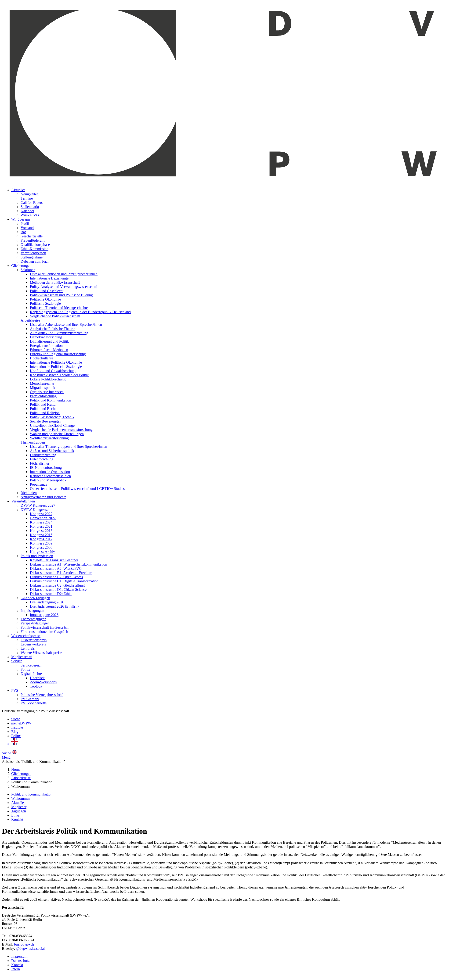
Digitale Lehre (31, 674)
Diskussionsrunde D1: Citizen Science (58, 589)
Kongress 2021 (41, 526)
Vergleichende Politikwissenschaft (55, 316)
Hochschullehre (41, 358)
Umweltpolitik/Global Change (52, 425)
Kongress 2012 (41, 539)
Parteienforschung (43, 396)
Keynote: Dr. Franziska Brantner (54, 560)
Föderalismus (40, 463)
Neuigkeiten (30, 194)
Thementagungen (33, 619)
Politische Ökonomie (45, 299)
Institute (17, 727)
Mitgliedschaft (21, 657)
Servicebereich (31, 665)
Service (16, 661)
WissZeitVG (30, 215)
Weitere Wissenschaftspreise (41, 653)
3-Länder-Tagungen (35, 598)
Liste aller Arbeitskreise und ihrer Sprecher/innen (66, 324)
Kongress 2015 (41, 535)
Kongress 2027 (41, 514)
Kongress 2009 (41, 543)
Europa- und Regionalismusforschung (58, 354)
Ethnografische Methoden (49, 350)
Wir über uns (20, 219)
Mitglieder (18, 807)
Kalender (27, 211)
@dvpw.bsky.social (30, 948)
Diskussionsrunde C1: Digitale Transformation (64, 581)
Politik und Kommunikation (50, 400)
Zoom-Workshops (43, 682)
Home (15, 769)
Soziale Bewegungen (45, 421)
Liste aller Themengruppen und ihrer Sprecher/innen (68, 446)
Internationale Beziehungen (50, 278)
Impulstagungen (32, 611)
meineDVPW (21, 723)
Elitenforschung (41, 459)
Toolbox (36, 686)
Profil (25, 224)
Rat (23, 232)
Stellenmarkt (30, 207)
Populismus (38, 484)
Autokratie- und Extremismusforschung (59, 333)
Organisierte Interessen (47, 392)
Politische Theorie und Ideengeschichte (59, 308)
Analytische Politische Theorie (52, 329)
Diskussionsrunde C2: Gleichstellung (57, 585)
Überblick (37, 678)
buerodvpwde (24, 944)
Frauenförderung (33, 240)
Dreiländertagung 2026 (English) (54, 606)
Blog (14, 732)
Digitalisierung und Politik (49, 341)
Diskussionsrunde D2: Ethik (51, 594)
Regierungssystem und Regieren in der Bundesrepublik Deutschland (80, 312)
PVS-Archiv (30, 699)
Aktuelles (18, 190)
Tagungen (18, 811)
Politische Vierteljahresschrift (42, 695)
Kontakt (17, 819)
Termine (27, 198)
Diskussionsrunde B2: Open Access (56, 577)
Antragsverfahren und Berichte (43, 497)
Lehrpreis (28, 648)
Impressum (19, 956)
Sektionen (28, 270)
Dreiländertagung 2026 (47, 602)
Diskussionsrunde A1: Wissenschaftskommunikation (68, 564)
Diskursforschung (43, 455)
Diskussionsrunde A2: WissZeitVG (56, 568)
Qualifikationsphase (35, 245)
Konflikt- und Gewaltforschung (53, 371)
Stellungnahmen (32, 257)
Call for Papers (32, 202)
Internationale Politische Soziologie (56, 367)
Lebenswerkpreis (33, 644)
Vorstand (27, 228)
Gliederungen (21, 266)
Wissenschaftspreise (25, 636)
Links (15, 815)
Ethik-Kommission (34, 249)
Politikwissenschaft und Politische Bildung (61, 295)
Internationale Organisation (50, 472)
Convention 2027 (43, 518)
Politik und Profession (37, 556)
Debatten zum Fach (35, 261)
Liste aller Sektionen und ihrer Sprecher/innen (64, 274)
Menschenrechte (42, 383)
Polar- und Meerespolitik (48, 480)
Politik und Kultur (43, 404)
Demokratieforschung (46, 337)
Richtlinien (29, 493)
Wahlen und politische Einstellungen (57, 434)
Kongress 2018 (41, 531)
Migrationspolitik (42, 388)
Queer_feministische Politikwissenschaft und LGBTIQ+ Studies (77, 489)
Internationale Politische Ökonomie (56, 362)
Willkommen (20, 798)
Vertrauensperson (33, 253)
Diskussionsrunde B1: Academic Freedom (61, 573)
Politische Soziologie (45, 303)
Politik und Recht (43, 409)
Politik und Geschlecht (46, 291)
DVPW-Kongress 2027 (38, 505)
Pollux (25, 669)
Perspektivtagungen (35, 623)
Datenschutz (20, 961)
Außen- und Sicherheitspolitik (52, 451)
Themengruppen (33, 442)
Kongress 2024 (41, 522)
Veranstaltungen (23, 501)
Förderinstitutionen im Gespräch (44, 632)
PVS (14, 690)
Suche (15, 719)
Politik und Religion (45, 413)
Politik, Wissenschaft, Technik (52, 417)
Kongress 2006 (41, 547)
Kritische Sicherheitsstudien (50, 476)
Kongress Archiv (42, 552)
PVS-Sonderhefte (34, 703)
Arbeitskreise (30, 320)
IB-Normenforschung (46, 468)
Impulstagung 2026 (44, 615)
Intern (15, 969)
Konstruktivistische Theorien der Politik (59, 375)
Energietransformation (46, 346)
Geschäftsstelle (32, 236)
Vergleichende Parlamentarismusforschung (61, 430)
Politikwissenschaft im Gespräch (45, 627)
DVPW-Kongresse (34, 510)
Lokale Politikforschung (47, 379)
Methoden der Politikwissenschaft (55, 282)
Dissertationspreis (34, 640)
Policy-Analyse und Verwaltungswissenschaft (63, 287)
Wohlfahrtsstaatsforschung (49, 438)
